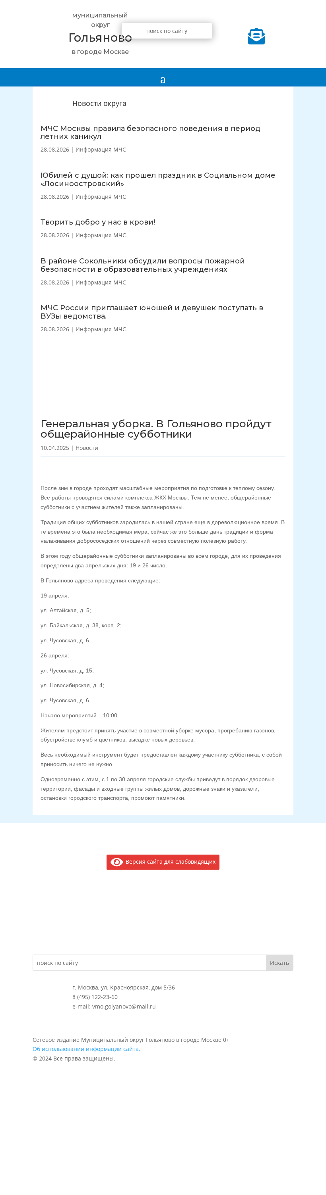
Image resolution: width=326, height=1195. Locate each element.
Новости (87, 447)
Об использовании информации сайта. (86, 1049)
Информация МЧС (101, 149)
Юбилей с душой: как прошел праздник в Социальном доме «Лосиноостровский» (158, 179)
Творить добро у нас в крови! (98, 222)
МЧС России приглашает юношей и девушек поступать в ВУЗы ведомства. (152, 312)
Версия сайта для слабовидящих (169, 861)
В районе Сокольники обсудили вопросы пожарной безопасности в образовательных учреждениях (143, 265)
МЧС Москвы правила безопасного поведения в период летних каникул (150, 132)
